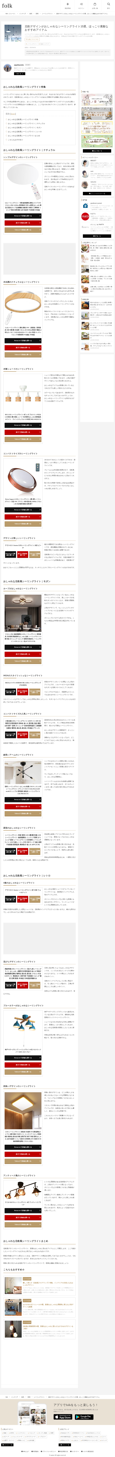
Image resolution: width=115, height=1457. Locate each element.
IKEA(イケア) (65, 1440)
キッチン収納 (43, 1433)
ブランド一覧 (65, 1444)
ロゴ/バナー (75, 1451)
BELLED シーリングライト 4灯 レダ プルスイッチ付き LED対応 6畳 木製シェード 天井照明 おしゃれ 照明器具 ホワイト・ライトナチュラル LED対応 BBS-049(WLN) (23, 417)
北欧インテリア (45, 44)
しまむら (75, 1440)
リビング (32, 1433)
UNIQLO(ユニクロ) (92, 1436)
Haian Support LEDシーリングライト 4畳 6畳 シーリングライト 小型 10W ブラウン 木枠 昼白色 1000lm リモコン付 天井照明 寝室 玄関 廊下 (23, 501)
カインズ (104, 1440)
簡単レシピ (21, 1440)
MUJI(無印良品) (66, 1436)
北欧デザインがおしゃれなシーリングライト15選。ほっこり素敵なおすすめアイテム (74, 1397)
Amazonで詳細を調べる (23, 216)
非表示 (13, 114)
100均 (12, 1433)
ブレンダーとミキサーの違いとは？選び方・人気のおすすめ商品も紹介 (101, 315)
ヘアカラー (42, 1436)
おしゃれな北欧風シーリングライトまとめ (24, 136)
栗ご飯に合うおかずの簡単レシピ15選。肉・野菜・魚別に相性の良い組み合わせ (101, 248)
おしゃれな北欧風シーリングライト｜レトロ (25, 132)
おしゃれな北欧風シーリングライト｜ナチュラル (26, 123)
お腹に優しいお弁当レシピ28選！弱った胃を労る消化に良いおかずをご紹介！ (101, 289)
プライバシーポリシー (49, 1451)
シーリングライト (32, 44)
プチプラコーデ (30, 1436)
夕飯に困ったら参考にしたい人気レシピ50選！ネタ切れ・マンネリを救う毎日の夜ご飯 (101, 279)
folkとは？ (26, 1451)
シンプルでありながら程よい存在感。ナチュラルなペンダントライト (101, 346)
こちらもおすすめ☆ (15, 140)
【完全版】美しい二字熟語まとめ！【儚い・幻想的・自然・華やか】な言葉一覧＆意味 (101, 258)
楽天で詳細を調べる (23, 223)
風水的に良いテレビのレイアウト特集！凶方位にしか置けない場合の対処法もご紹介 (101, 268)
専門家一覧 (98, 236)
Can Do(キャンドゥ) (93, 1433)
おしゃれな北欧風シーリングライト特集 (23, 119)
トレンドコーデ (17, 1436)
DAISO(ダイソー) (78, 1433)
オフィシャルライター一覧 (97, 193)
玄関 (52, 1433)
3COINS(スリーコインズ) (89, 1440)
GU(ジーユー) (78, 1436)
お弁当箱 (31, 1440)
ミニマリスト (22, 1433)
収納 (5, 1433)
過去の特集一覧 (97, 151)
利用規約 (36, 1451)
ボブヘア (6, 1436)
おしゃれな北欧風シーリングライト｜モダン (25, 127)
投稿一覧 (19, 73)
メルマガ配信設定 (88, 1451)
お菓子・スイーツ (9, 1440)
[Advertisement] (39, 259)
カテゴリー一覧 (8, 1444)
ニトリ (104, 1436)
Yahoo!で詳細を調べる (23, 230)
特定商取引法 (64, 1451)
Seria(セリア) (65, 1433)
